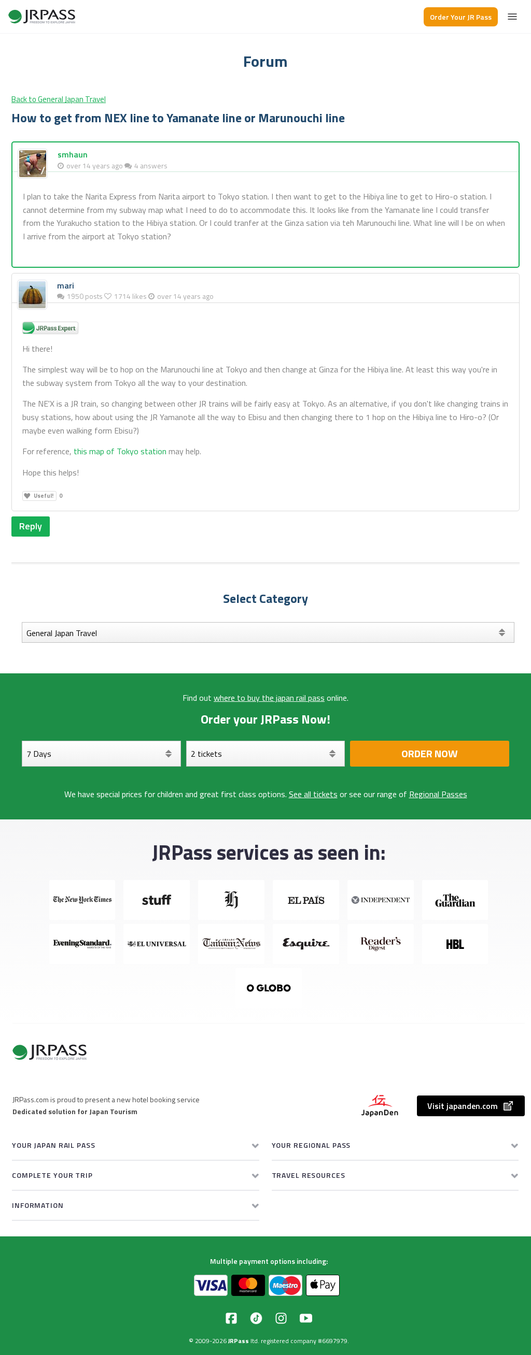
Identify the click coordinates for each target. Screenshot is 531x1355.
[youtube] (306, 1318)
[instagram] (281, 1318)
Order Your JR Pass (461, 16)
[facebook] (231, 1318)
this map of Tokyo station (120, 451)
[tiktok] (256, 1318)
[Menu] (512, 16)
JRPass (238, 1341)
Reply (30, 526)
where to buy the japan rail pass (269, 697)
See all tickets (313, 794)
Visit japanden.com (462, 1106)
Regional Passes (438, 794)
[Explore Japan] (42, 16)
